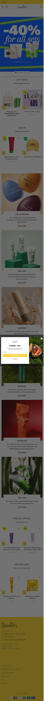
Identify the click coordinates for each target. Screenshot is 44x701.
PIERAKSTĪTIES (15, 355)
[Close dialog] (41, 338)
